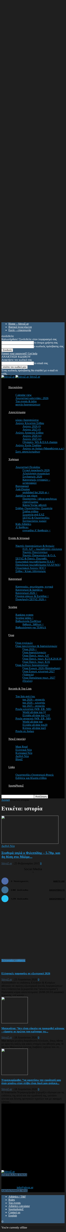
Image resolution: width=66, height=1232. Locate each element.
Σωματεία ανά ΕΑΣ (33, 514)
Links (11, 767)
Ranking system (24, 614)
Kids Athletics (23, 524)
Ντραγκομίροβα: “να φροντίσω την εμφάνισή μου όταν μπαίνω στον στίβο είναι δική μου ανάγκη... (31, 1082)
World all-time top (33, 721)
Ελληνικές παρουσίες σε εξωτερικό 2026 (25, 973)
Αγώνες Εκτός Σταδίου (28, 445)
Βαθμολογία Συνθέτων (28, 621)
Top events (14, 1202)
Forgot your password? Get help (19, 353)
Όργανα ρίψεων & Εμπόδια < (32, 596)
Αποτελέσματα (16, 412)
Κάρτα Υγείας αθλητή (34, 505)
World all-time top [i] (34, 712)
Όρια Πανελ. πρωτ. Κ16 (36, 661)
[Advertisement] (27, 932)
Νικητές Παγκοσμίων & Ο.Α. (39, 555)
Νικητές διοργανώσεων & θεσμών (34, 545)
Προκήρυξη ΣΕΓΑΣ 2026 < (30, 599)
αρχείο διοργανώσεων (27, 404)
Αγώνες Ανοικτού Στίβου (29, 432)
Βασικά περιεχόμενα (20, 326)
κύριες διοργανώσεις (27, 419)
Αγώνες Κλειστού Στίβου (29, 423)
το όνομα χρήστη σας (46, 342)
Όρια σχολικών (24, 642)
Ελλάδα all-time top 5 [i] (36, 715)
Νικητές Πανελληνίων (35, 552)
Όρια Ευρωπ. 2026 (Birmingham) (41, 668)
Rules (11, 1199)
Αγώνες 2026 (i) (32, 426)
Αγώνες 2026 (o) (32, 435)
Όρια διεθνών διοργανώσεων (31, 665)
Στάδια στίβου (30, 511)
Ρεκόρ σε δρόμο (24, 731)
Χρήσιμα (13, 459)
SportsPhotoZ (16, 785)
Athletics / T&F (17, 1196)
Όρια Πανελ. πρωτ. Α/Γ (36, 655)
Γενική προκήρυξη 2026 (36, 470)
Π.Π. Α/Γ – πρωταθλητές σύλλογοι (42, 549)
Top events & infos (26, 401)
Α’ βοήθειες (22, 527)
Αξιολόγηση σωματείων (36, 473)
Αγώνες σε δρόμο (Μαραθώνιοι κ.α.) (43, 448)
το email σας (41, 363)
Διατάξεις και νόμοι (26, 495)
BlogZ (19, 759)
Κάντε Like (59, 881)
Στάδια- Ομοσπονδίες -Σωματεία (33, 508)
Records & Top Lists (20, 688)
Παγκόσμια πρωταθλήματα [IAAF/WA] (37, 564)
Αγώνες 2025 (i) (32, 429)
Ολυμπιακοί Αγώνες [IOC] (30, 568)
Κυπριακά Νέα (23, 752)
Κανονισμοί (15, 578)
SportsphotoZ (16, 1209)
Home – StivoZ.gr (18, 323)
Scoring (12, 607)
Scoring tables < (24, 617)
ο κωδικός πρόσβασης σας (49, 346)
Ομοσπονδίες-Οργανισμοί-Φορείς (34, 774)
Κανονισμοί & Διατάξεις (29, 589)
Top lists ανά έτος (25, 696)
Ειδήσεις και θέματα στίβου (31, 777)
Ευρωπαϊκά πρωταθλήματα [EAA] (34, 561)
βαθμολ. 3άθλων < (33, 624)
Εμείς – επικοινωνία (19, 330)
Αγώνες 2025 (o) (32, 438)
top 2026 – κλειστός (34, 702)
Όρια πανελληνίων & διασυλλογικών (36, 646)
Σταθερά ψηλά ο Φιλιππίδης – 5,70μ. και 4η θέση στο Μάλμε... (30, 855)
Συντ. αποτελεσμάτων (27, 451)
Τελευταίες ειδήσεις (13, 960)
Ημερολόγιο (15, 387)
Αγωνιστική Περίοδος (27, 467)
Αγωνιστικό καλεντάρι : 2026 (31, 398)
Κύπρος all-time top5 (34, 728)
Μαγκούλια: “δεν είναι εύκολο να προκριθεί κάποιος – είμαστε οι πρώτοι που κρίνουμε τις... (32, 1030)
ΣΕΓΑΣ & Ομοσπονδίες (36, 517)
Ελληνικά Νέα (23, 749)
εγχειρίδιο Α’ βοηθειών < (37, 530)
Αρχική (5, 799)
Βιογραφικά (22, 486)
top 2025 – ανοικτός (34, 705)
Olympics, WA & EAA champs (40, 442)
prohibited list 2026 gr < (36, 492)
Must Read (21, 746)
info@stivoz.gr (25, 1187)
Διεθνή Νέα (22, 756)
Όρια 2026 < (30, 649)
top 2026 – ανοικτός (34, 699)
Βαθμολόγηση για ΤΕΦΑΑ (30, 627)
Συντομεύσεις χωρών (34, 520)
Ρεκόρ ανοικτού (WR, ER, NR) (33, 718)
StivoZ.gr (6, 863)
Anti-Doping (22, 489)
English (12, 1215)
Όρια (11, 635)
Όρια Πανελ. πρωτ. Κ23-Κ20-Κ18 (42, 658)
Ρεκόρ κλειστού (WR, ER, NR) (33, 709)
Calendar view (23, 394)
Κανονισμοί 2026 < (26, 592)
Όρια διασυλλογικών (34, 652)
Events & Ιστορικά (18, 538)
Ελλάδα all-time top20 (35, 724)
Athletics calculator (19, 1206)
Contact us (14, 1212)
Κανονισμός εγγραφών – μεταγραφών (36, 481)
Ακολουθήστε (57, 890)
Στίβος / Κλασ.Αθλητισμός (30, 571)
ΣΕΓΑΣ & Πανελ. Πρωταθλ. (31, 558)
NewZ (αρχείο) (17, 738)
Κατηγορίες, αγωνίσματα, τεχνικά (34, 586)
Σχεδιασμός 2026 (32, 476)
